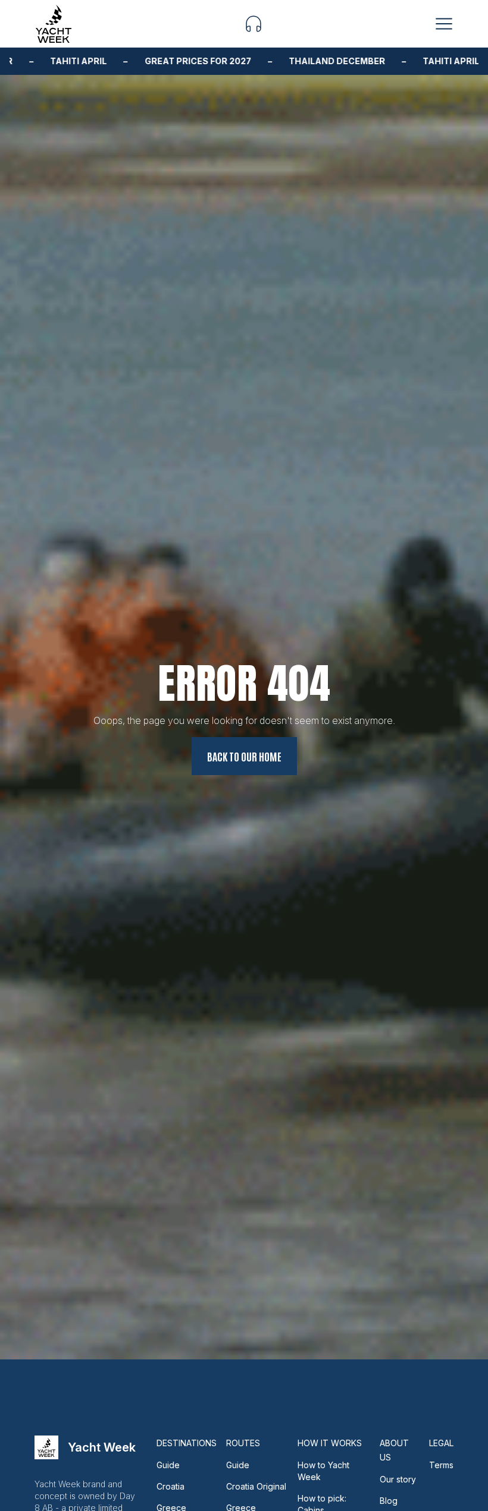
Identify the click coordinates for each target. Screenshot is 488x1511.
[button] (253, 23)
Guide (168, 1465)
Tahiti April (48, 61)
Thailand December (306, 61)
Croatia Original (256, 1486)
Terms (441, 1465)
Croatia (170, 1486)
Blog (389, 1501)
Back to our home (244, 756)
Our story (398, 1479)
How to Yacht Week (323, 1471)
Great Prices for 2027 (167, 61)
